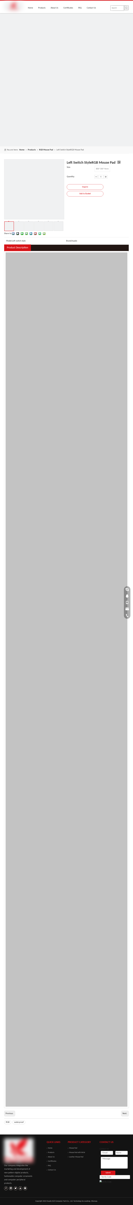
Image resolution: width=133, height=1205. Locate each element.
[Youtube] (20, 1188)
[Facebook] (6, 1188)
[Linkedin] (11, 1188)
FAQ (49, 1166)
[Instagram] (25, 1188)
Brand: (69, 241)
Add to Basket (85, 194)
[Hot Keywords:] (126, 7)
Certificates (52, 1161)
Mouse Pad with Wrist (77, 1152)
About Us (51, 1157)
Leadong (87, 1201)
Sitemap (94, 1201)
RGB (7, 1122)
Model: (9, 241)
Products (51, 1152)
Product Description (17, 247)
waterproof (19, 1122)
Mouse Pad (73, 1148)
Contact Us (52, 1170)
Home (50, 1148)
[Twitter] (15, 1188)
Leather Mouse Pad (76, 1157)
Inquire (85, 187)
